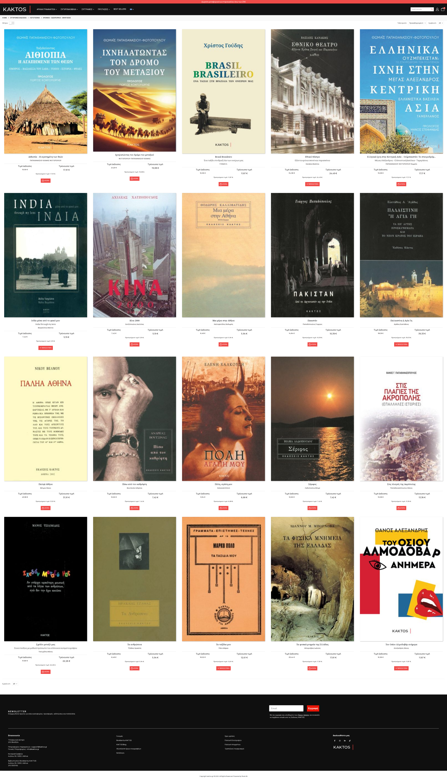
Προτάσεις (103, 9)
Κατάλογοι (120, 753)
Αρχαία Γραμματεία (46, 9)
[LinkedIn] (345, 741)
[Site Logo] (16, 9)
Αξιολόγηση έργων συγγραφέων (128, 749)
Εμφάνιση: (433, 23)
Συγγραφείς (87, 9)
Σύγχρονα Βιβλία (68, 9)
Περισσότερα (313, 184)
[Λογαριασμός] (437, 9)
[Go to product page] (45, 91)
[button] (432, 9)
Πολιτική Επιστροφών (233, 740)
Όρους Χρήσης (303, 715)
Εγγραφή (313, 708)
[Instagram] (340, 741)
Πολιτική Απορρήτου (232, 744)
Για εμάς (119, 736)
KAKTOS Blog (121, 744)
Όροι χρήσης (230, 736)
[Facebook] (335, 741)
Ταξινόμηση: (402, 23)
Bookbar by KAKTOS (124, 740)
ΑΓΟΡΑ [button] (46, 181)
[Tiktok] (350, 741)
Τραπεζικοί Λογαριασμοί (234, 749)
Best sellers (120, 9)
